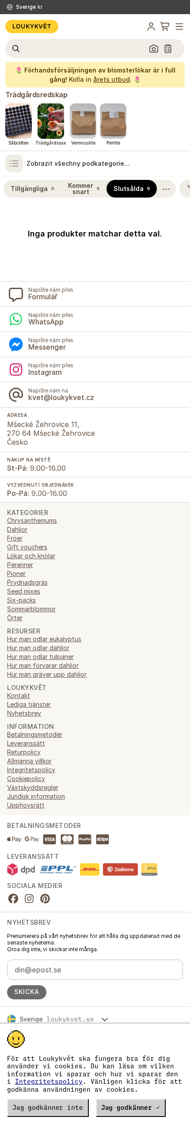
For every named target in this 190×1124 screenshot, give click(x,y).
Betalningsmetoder (34, 734)
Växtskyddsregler (32, 787)
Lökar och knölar (31, 556)
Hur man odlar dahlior (38, 648)
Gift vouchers (27, 547)
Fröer (15, 538)
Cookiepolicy (26, 778)
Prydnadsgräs (27, 582)
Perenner (20, 564)
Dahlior (17, 529)
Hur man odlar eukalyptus (44, 639)
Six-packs (21, 600)
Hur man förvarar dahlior (43, 665)
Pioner (16, 573)
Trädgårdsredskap (36, 94)
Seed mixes (23, 591)
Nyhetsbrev (24, 713)
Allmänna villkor (29, 761)
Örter (15, 617)
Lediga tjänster (29, 704)
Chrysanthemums (32, 520)
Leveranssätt (26, 743)
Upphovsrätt (26, 805)
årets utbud (111, 79)
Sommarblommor (31, 609)
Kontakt (18, 695)
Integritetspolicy (49, 1081)
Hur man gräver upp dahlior (47, 674)
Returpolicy (24, 752)
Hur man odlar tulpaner (40, 656)
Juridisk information (36, 796)
